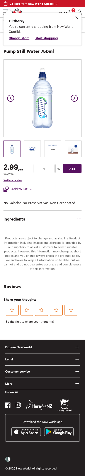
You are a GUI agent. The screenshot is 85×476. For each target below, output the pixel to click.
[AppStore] (26, 431)
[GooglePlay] (59, 431)
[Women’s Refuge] (7, 459)
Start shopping (46, 37)
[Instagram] (18, 405)
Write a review (12, 180)
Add (72, 168)
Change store (19, 37)
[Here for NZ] (39, 405)
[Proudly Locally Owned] (64, 405)
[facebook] (7, 405)
